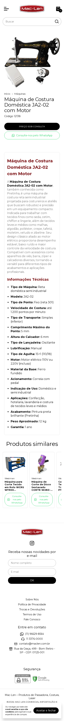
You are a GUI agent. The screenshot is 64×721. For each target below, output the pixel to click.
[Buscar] (57, 21)
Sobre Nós (32, 599)
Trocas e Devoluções (32, 609)
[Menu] (7, 8)
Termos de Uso (32, 614)
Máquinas (19, 93)
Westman (10, 478)
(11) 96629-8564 (34, 634)
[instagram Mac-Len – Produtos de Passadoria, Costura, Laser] (32, 543)
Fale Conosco (32, 619)
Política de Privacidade (32, 604)
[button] (32, 136)
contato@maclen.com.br (34, 643)
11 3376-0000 (34, 638)
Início (7, 93)
